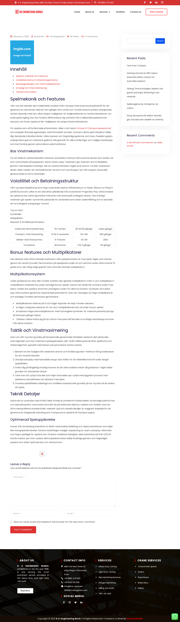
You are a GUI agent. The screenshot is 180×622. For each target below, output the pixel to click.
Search (160, 41)
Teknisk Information (26, 91)
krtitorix (40, 36)
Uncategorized (57, 36)
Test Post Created (136, 65)
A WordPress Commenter (140, 142)
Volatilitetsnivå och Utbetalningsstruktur (37, 80)
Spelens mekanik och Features (32, 76)
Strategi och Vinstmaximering (31, 87)
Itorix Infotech (135, 618)
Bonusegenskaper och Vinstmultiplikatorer (38, 84)
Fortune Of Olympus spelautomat (93, 128)
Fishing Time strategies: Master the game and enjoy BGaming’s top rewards (145, 92)
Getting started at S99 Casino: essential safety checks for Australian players (142, 77)
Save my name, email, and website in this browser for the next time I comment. (54, 521)
